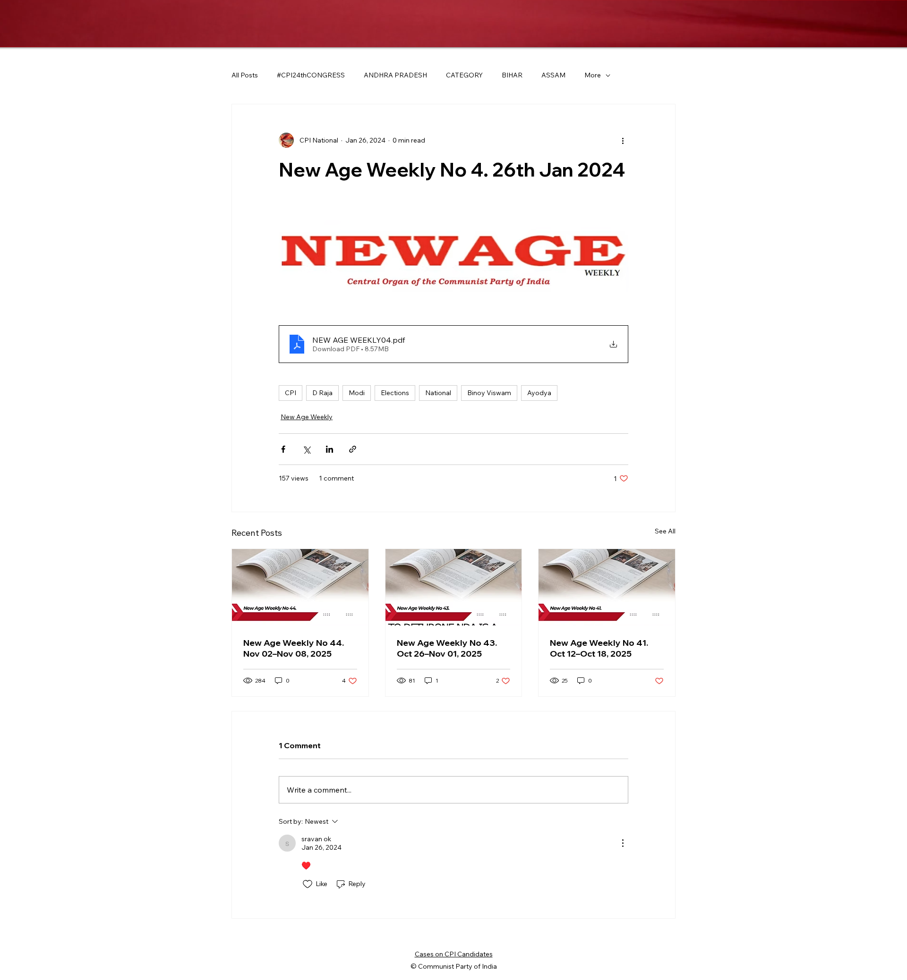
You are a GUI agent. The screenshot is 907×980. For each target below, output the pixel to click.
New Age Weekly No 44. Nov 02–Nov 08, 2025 (293, 648)
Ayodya (539, 393)
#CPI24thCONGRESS (311, 75)
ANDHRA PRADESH (395, 75)
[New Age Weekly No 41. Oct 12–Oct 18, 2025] (607, 587)
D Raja (322, 393)
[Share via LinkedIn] (329, 449)
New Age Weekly (307, 417)
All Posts (244, 75)
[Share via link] (352, 449)
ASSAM (553, 75)
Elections (395, 393)
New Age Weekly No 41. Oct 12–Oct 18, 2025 (599, 648)
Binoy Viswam (489, 393)
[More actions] (622, 140)
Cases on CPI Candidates (454, 954)
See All (665, 531)
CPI (290, 393)
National (438, 393)
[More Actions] (622, 843)
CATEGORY (464, 75)
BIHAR (512, 75)
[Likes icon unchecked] (307, 884)
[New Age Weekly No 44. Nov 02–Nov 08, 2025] (300, 587)
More (592, 75)
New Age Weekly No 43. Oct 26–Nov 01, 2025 (447, 648)
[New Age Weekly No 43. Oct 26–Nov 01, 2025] (453, 587)
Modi (357, 393)
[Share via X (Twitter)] (306, 449)
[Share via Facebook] (283, 449)
